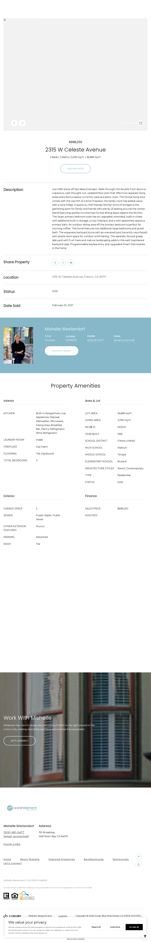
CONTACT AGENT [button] (61, 350)
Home (7, 859)
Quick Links (12, 844)
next (22, 123)
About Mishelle (30, 859)
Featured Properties (62, 859)
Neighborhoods (94, 859)
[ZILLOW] (139, 864)
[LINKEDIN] (139, 856)
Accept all (134, 927)
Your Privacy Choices (75, 939)
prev (14, 123)
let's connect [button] (19, 740)
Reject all (96, 927)
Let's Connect (13, 863)
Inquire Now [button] (75, 168)
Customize (115, 927)
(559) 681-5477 (95, 340)
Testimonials (121, 859)
